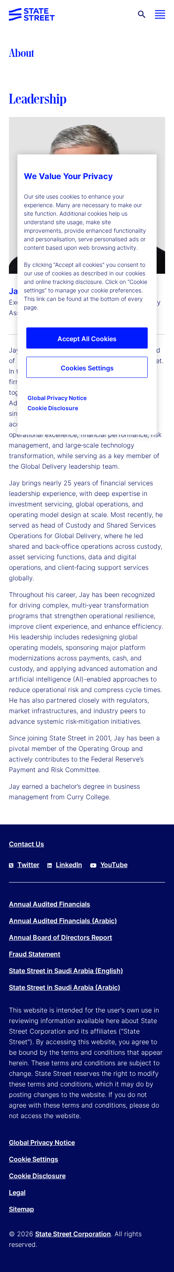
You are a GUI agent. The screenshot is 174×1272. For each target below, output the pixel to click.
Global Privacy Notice (42, 1142)
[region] (87, 294)
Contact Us (26, 844)
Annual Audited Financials (49, 904)
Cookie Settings (33, 1159)
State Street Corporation (73, 1234)
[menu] (160, 14)
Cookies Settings (87, 368)
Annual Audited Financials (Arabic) (63, 921)
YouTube (113, 865)
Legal (17, 1192)
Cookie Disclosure (37, 1176)
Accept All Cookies (87, 339)
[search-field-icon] (142, 14)
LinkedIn (69, 865)
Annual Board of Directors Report (60, 937)
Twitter (28, 865)
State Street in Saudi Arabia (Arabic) (64, 987)
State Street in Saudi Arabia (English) (66, 971)
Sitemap (21, 1209)
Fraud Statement (34, 954)
